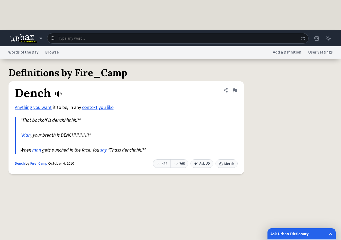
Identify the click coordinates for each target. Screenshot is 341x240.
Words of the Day (23, 52)
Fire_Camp (38, 163)
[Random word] (303, 38)
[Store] (316, 38)
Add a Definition (287, 52)
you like (106, 107)
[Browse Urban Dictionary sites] (26, 38)
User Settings (320, 52)
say (103, 150)
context (90, 107)
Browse (52, 52)
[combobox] (177, 38)
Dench (20, 163)
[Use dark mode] (328, 38)
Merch (229, 163)
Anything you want (33, 107)
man (36, 150)
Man (26, 135)
